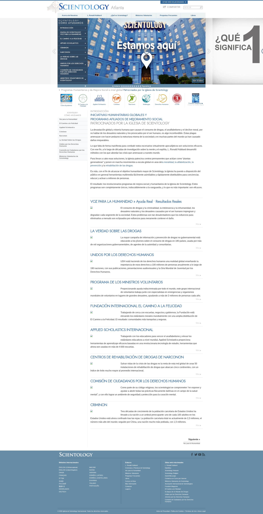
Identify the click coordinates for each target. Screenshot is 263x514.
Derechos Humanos (161, 104)
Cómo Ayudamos (66, 105)
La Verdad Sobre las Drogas (70, 140)
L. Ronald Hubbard (94, 15)
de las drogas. (126, 165)
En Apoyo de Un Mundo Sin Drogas (176, 492)
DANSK (61, 472)
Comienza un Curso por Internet (175, 478)
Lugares (128, 489)
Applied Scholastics (99, 104)
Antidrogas (146, 104)
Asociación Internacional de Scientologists (179, 484)
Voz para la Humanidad (68, 119)
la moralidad (168, 162)
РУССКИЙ (62, 484)
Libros (193, 15)
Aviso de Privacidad (163, 511)
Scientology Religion (171, 473)
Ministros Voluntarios (144, 15)
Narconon (132, 104)
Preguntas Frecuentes (168, 15)
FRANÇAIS (62, 475)
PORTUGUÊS (94, 486)
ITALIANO (92, 483)
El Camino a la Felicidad (83, 105)
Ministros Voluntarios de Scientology (68, 157)
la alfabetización (183, 162)
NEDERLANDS (64, 489)
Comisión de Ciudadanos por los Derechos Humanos (72, 151)
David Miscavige (170, 476)
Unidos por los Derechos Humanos (69, 145)
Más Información (130, 484)
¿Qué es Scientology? (119, 15)
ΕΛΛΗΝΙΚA (93, 480)
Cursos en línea (130, 481)
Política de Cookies (177, 511)
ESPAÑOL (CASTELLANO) (98, 478)
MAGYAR (92, 467)
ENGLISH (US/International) (68, 467)
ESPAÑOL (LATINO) (96, 475)
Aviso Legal (201, 511)
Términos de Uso (191, 511)
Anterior (117, 86)
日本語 (61, 481)
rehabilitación (112, 165)
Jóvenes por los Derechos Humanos (177, 497)
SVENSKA (92, 472)
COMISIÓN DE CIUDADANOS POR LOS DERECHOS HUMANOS (71, 72)
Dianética (168, 468)
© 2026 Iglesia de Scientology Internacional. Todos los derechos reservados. (83, 511)
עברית (61, 478)
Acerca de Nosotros (70, 15)
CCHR (177, 104)
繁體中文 (62, 486)
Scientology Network (172, 470)
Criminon (117, 104)
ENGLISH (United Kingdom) (68, 470)
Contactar (128, 486)
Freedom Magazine (196, 104)
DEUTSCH (62, 492)
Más (197, 224)
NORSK (92, 470)
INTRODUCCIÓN (66, 28)
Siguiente (145, 86)
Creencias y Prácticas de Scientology (137, 468)
